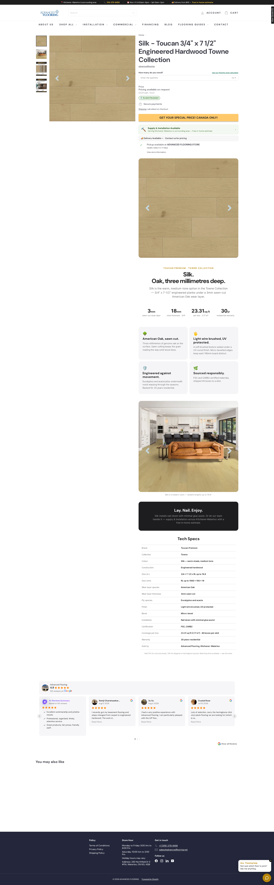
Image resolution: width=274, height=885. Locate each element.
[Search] (133, 13)
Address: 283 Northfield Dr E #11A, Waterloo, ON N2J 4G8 (136, 863)
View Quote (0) (272, 15)
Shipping (143, 109)
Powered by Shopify (150, 879)
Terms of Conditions (99, 845)
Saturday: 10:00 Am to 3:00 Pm (135, 853)
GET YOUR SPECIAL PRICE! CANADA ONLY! (188, 117)
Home (141, 35)
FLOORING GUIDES (192, 24)
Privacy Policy (96, 849)
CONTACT (221, 24)
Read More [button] (97, 721)
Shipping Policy (96, 853)
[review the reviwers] (131, 701)
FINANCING (150, 24)
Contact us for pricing (176, 138)
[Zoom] (92, 78)
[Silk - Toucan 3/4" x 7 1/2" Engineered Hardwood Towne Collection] (51, 796)
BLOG (169, 24)
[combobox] (102, 13)
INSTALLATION (94, 24)
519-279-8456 (113, 2)
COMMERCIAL (123, 24)
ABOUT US (46, 24)
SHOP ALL (67, 24)
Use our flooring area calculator (225, 73)
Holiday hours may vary (133, 858)
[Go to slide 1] (135, 739)
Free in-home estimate (202, 2)
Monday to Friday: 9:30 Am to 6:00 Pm (136, 847)
